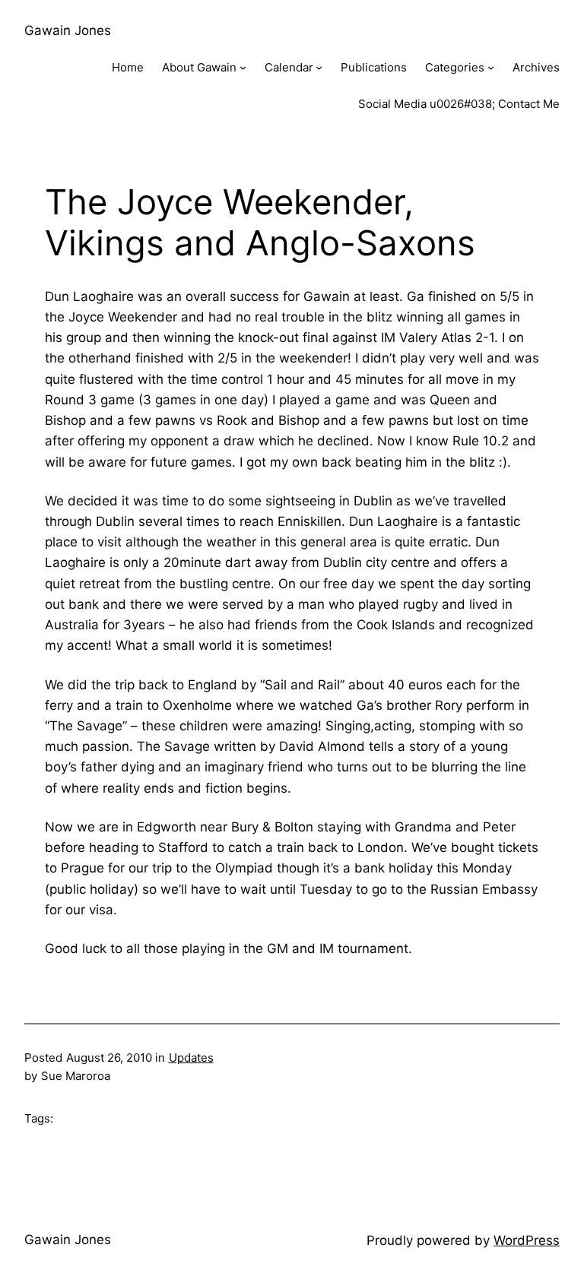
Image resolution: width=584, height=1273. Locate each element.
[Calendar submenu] (319, 67)
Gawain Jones (67, 30)
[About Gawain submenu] (243, 67)
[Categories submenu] (490, 67)
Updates (191, 1057)
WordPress (527, 1240)
